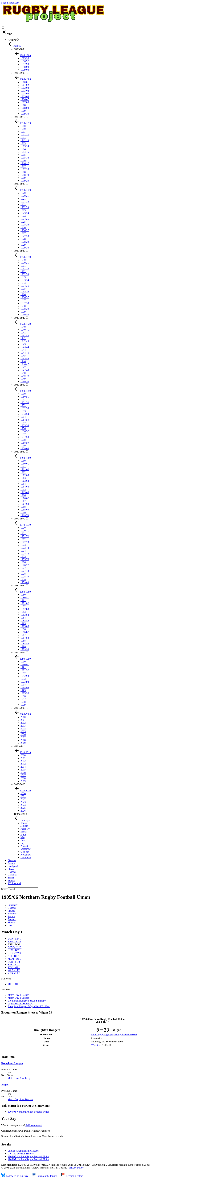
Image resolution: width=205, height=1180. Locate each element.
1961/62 (24, 469)
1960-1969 (19, 451)
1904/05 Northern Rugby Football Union (28, 1156)
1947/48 (24, 370)
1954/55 (24, 419)
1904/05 (24, 93)
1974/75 (24, 553)
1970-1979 (19, 518)
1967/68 (24, 504)
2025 (23, 807)
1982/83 (24, 609)
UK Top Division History (21, 1153)
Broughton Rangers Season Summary (27, 1000)
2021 (23, 796)
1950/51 (24, 396)
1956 (23, 428)
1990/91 (24, 664)
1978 (23, 573)
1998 (23, 701)
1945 (23, 355)
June (22, 840)
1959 (23, 445)
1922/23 (24, 207)
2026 (23, 810)
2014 (23, 766)
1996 (23, 696)
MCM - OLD (14, 958)
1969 (23, 512)
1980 (23, 594)
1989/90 (24, 649)
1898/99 (24, 67)
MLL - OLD (14, 984)
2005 (23, 731)
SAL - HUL (14, 964)
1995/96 (24, 693)
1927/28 (24, 236)
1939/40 (24, 314)
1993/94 (24, 681)
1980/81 (24, 597)
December (25, 857)
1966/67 (24, 498)
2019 (23, 781)
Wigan (4, 1084)
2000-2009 (19, 708)
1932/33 (24, 274)
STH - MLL (14, 967)
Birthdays (19, 813)
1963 (23, 478)
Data (10, 925)
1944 (23, 349)
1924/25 (24, 218)
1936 (23, 294)
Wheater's (96, 1045)
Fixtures (12, 860)
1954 (23, 416)
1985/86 (24, 626)
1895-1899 (19, 49)
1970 (23, 527)
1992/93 (24, 676)
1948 (23, 372)
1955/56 (24, 425)
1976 (23, 562)
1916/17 (24, 163)
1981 (23, 600)
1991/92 (24, 670)
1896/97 (24, 61)
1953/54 (24, 414)
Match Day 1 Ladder (18, 997)
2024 (23, 805)
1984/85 (24, 620)
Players (11, 869)
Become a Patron (74, 1176)
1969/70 (24, 515)
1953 (23, 411)
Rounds (12, 919)
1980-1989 (19, 585)
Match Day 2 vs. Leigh (19, 1078)
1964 (23, 483)
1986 (23, 629)
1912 (23, 137)
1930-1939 (19, 250)
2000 (23, 717)
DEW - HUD (14, 947)
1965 (23, 489)
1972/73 (24, 542)
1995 (23, 690)
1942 (23, 338)
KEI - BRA (14, 956)
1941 (23, 332)
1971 (23, 533)
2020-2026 (19, 784)
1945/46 (24, 358)
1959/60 (24, 448)
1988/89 (24, 643)
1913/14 (24, 146)
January (24, 825)
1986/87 (24, 632)
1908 (23, 105)
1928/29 (24, 241)
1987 (23, 635)
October (24, 851)
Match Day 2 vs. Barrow (20, 1099)
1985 (23, 623)
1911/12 (24, 134)
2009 (23, 743)
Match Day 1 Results (18, 995)
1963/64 (24, 481)
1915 (23, 154)
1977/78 (24, 570)
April (23, 834)
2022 (23, 799)
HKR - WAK (14, 953)
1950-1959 (19, 384)
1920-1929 (19, 183)
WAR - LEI (14, 970)
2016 (23, 772)
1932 (23, 271)
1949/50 (24, 381)
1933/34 (24, 280)
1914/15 (24, 152)
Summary (12, 905)
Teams (11, 877)
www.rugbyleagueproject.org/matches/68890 (114, 1034)
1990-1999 (19, 652)
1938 (23, 306)
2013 (23, 763)
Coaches (12, 871)
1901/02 (24, 85)
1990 (23, 661)
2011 (22, 758)
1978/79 (24, 576)
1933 (23, 277)
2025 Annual (14, 883)
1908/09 (24, 108)
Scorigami (13, 866)
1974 (23, 550)
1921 (23, 198)
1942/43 (24, 341)
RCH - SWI (14, 961)
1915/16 (24, 157)
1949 (23, 378)
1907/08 (24, 102)
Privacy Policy (76, 1167)
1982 (23, 606)
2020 (23, 793)
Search (4, 889)
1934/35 (24, 285)
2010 (23, 755)
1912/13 (24, 140)
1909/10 (24, 113)
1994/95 (24, 687)
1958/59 (24, 442)
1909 (23, 110)
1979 (23, 579)
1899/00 (24, 69)
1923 (23, 210)
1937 (23, 300)
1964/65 (24, 486)
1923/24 (24, 213)
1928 (23, 239)
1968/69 (24, 509)
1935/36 (24, 291)
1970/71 (24, 530)
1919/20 (24, 180)
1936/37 (24, 297)
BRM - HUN (14, 941)
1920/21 (24, 195)
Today (23, 823)
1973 (23, 545)
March (23, 831)
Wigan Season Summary (20, 1003)
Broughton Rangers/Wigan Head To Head (29, 1006)
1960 (23, 460)
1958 (23, 439)
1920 (23, 193)
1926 (23, 227)
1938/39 (24, 308)
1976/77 (24, 565)
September (25, 848)
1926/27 (24, 230)
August (24, 846)
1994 (23, 684)
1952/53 (24, 408)
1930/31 (24, 262)
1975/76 (24, 559)
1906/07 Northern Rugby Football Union (28, 1159)
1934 (23, 283)
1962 (23, 472)
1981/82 (24, 603)
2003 (23, 725)
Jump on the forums (47, 1176)
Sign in (4, 2)
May (22, 837)
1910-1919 (19, 117)
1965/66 (24, 492)
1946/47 (24, 364)
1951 (23, 399)
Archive (12, 39)
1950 (23, 393)
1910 (23, 126)
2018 (23, 778)
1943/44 (24, 347)
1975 (23, 556)
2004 (23, 728)
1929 (23, 244)
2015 (23, 769)
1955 (23, 422)
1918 (23, 172)
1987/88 (24, 637)
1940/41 (24, 329)
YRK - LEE (14, 973)
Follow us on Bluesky (16, 1176)
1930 (23, 260)
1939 (23, 311)
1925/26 (24, 224)
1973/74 (24, 547)
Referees (12, 874)
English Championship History (23, 1150)
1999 (23, 704)
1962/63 (24, 475)
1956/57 (24, 431)
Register (14, 2)
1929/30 (24, 247)
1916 (23, 160)
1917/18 (24, 169)
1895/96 (24, 58)
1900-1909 (19, 73)
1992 (23, 673)
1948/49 (24, 375)
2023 (23, 802)
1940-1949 (19, 317)
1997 (23, 699)
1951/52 (24, 402)
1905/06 (24, 96)
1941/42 (24, 335)
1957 (23, 434)
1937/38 (24, 303)
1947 (23, 367)
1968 (23, 506)
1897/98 (24, 64)
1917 (23, 166)
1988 (23, 640)
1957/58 (24, 437)
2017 (23, 775)
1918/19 (24, 175)
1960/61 (24, 463)
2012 (23, 761)
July (22, 843)
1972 (23, 539)
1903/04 (24, 90)
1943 (23, 344)
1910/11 (24, 129)
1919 (23, 177)
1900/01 (24, 82)
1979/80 (24, 582)
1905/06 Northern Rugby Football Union (28, 1111)
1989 (23, 646)
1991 (23, 667)
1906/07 (24, 99)
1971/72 (24, 536)
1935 (23, 288)
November (25, 854)
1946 (23, 361)
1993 (23, 678)
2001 (23, 720)
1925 (23, 221)
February (25, 828)
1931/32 (24, 268)
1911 (22, 131)
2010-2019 (19, 746)
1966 (23, 495)
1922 (23, 204)
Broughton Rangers (12, 1063)
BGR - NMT (14, 938)
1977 (23, 568)
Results (11, 863)
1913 (23, 143)
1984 (23, 617)
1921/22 (24, 201)
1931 (23, 265)
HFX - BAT (14, 950)
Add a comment (33, 1125)
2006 (23, 734)
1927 (23, 233)
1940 (23, 326)
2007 (23, 737)
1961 (23, 466)
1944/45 (24, 352)
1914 (23, 149)
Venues (11, 880)
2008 (23, 740)
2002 (23, 722)
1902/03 (24, 87)
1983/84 (24, 614)
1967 (23, 501)
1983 (23, 612)
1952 (23, 405)
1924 (23, 216)
